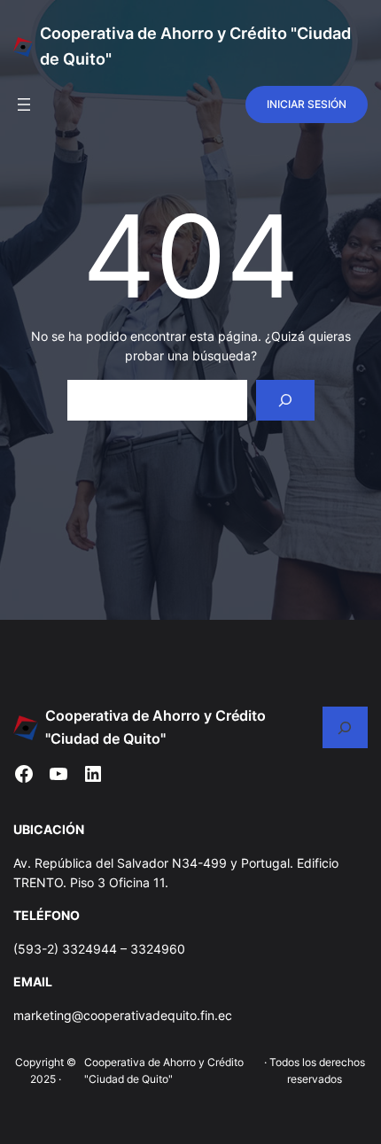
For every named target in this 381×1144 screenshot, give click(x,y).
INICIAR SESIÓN (306, 104)
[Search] (285, 400)
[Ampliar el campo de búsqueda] (345, 727)
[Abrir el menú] (24, 104)
